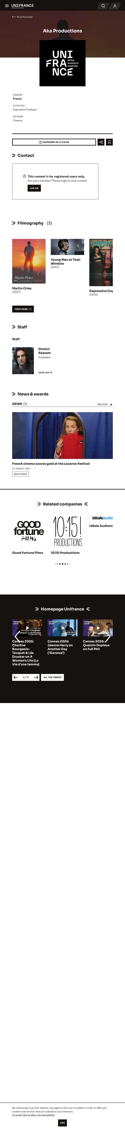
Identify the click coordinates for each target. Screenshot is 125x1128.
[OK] (62, 1122)
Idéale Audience (102, 526)
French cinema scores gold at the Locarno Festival (51, 464)
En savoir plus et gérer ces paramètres (33, 1114)
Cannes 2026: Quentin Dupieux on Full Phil (96, 645)
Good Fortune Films (27, 553)
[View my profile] (115, 6)
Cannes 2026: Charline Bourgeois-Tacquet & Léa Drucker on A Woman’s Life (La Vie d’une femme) (25, 653)
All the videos (52, 677)
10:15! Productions (65, 553)
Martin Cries (21, 288)
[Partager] (101, 142)
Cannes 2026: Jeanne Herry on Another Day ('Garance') (60, 647)
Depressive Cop (101, 291)
